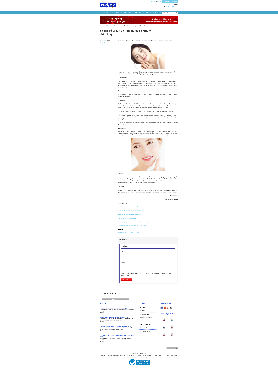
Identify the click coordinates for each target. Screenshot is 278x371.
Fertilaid (115, 12)
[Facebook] (162, 308)
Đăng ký (159, 1)
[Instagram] (171, 308)
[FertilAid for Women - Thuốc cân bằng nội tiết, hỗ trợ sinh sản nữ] (171, 328)
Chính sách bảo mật (145, 331)
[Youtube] (168, 308)
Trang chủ (104, 12)
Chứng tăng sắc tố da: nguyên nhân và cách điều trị (132, 225)
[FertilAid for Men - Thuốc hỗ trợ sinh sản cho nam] (164, 328)
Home (101, 25)
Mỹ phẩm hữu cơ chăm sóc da (112, 25)
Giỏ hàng (171, 1)
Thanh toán (143, 310)
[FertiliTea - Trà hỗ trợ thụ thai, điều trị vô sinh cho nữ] (171, 336)
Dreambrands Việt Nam (146, 317)
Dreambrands (125, 12)
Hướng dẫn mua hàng (145, 324)
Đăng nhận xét (126, 280)
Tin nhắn (123, 262)
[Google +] (165, 308)
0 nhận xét (102, 42)
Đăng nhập (153, 1)
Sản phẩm (137, 12)
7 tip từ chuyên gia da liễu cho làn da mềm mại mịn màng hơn (135, 222)
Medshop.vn (143, 353)
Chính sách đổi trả (144, 327)
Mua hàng (146, 12)
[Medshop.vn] (108, 5)
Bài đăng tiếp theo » (134, 232)
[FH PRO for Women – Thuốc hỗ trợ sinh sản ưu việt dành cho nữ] (164, 320)
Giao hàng (142, 307)
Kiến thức (156, 12)
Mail (122, 256)
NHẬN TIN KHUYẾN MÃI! (109, 293)
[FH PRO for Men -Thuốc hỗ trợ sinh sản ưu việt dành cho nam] (171, 320)
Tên (122, 251)
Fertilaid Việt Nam (144, 314)
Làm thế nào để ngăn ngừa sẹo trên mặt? (129, 218)
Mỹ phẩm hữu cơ (144, 321)
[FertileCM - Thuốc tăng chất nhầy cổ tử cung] (164, 336)
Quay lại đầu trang (172, 348)
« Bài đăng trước (122, 232)
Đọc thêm (102, 312)
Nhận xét (102, 44)
